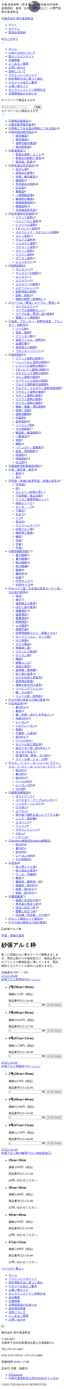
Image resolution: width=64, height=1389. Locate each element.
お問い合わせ (17, 67)
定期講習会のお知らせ (23, 93)
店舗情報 (14, 60)
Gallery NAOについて (22, 52)
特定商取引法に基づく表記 (26, 78)
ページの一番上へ (12, 1268)
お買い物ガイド (18, 86)
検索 (38, 107)
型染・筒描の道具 (12, 935)
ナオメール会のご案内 (23, 82)
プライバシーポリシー (23, 75)
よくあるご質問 (18, 63)
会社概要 (14, 1297)
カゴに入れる (54, 1004)
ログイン (14, 28)
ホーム (13, 49)
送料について (17, 71)
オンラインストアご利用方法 (27, 89)
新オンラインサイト (21, 56)
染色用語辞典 (17, 1308)
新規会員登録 (17, 32)
